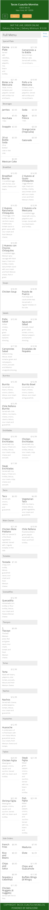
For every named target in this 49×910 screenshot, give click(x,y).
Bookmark (27, 16)
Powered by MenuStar (25, 907)
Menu (15, 16)
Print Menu (45, 34)
